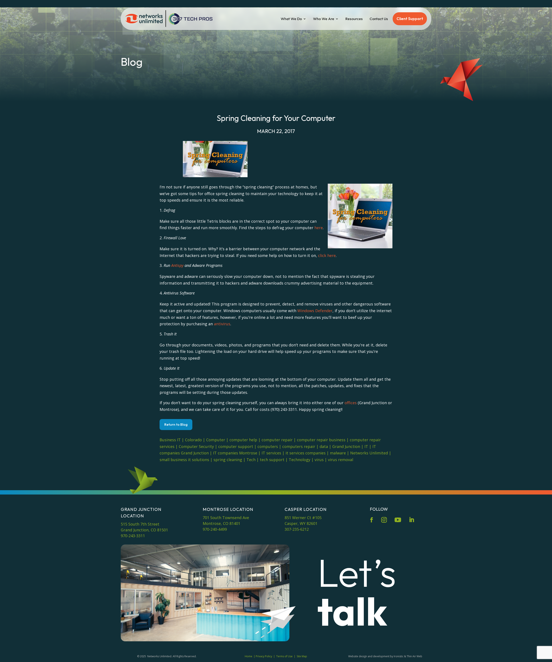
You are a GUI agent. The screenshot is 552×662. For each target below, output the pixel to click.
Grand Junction (346, 446)
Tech (251, 459)
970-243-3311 (133, 535)
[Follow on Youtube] (397, 519)
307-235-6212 (297, 529)
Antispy (177, 265)
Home (248, 656)
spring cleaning (227, 459)
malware (338, 452)
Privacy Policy (264, 656)
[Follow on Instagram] (384, 520)
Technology (299, 459)
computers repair (298, 446)
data (324, 446)
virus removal (340, 459)
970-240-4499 (215, 529)
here (318, 227)
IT (366, 446)
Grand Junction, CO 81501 (144, 529)
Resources (354, 18)
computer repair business (321, 439)
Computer (215, 439)
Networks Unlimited (369, 452)
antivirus (222, 323)
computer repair (277, 439)
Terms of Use (284, 656)
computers (267, 446)
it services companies (305, 452)
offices (351, 402)
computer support (235, 446)
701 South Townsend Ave (226, 517)
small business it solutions (184, 459)
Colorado (193, 439)
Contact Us (379, 18)
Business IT (170, 439)
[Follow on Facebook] (371, 520)
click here (327, 255)
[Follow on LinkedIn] (411, 520)
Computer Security (196, 446)
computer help (243, 439)
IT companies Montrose (235, 452)
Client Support (410, 18)
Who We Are (323, 18)
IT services (271, 452)
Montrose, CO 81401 (221, 523)
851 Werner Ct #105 (303, 517)
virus (319, 459)
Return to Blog (176, 424)
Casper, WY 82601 (301, 523)
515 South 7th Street (140, 524)
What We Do (291, 18)
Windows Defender (314, 310)
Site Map (302, 656)
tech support (272, 459)
